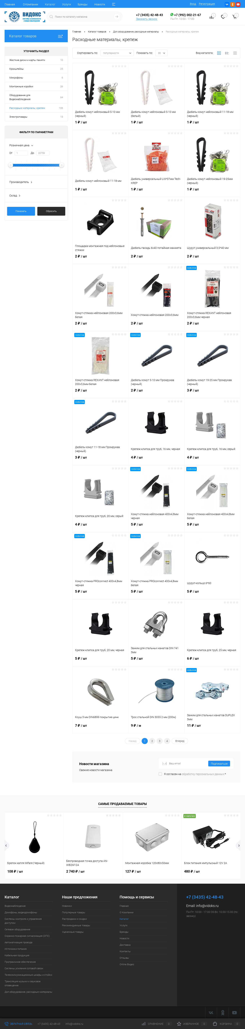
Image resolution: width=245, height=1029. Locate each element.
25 (61, 68)
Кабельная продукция (17, 955)
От (10, 153)
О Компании (30, 4)
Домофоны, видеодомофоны (21, 912)
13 (61, 116)
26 (61, 86)
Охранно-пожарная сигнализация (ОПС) (27, 935)
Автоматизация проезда (18, 942)
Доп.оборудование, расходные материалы (28, 991)
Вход (193, 3)
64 (61, 97)
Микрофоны (16, 77)
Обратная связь (20, 1023)
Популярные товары (73, 912)
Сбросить (51, 211)
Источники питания (16, 948)
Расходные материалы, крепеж (27, 108)
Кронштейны (16, 68)
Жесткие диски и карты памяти (27, 60)
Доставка (125, 944)
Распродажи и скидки (74, 918)
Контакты (125, 951)
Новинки (67, 905)
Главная (10, 4)
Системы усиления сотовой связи (24, 968)
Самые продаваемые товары (122, 804)
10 (61, 60)
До (32, 153)
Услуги (66, 4)
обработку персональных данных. (203, 774)
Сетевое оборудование (17, 929)
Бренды (82, 4)
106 (61, 108)
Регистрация (207, 3)
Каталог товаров (22, 36)
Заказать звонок (146, 18)
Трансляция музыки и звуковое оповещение (23, 983)
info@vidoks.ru (207, 906)
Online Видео (127, 964)
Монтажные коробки (21, 86)
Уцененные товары (73, 931)
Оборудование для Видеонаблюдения (19, 97)
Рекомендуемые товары (76, 925)
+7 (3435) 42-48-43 (49, 1023)
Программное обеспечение (20, 961)
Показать (21, 211)
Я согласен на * (195, 774)
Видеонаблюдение (15, 905)
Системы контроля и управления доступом (23, 920)
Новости (99, 4)
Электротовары (18, 116)
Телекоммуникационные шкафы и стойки (28, 974)
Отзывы (124, 957)
